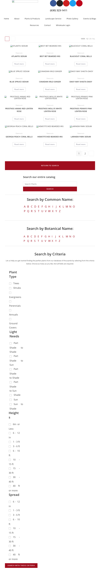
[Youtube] (66, 3)
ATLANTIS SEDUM (19, 56)
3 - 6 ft (16, 446)
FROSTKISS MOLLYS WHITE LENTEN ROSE (50, 109)
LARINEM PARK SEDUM (81, 136)
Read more (19, 64)
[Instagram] (60, 3)
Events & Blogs (89, 18)
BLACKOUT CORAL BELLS (81, 56)
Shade (17, 394)
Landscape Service (53, 18)
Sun (16, 399)
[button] (50, 165)
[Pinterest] (79, 3)
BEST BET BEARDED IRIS (50, 56)
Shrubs (17, 287)
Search (50, 189)
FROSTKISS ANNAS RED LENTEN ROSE (19, 109)
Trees (16, 283)
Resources (34, 25)
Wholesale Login (63, 25)
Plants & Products (32, 18)
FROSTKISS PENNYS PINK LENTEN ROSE (81, 109)
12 (87, 39)
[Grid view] (7, 39)
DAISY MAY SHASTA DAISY (81, 81)
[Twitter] (73, 3)
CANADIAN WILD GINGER (50, 81)
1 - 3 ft (16, 441)
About (16, 18)
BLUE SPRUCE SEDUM (19, 81)
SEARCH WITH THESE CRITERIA (21, 565)
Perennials (19, 53)
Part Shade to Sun (16, 360)
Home (6, 18)
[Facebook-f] (53, 3)
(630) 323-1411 (58, 10)
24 (90, 39)
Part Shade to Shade (16, 347)
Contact (47, 25)
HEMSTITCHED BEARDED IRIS (50, 136)
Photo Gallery (72, 18)
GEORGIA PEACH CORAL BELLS (19, 136)
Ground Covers (13, 325)
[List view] (13, 39)
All (93, 39)
